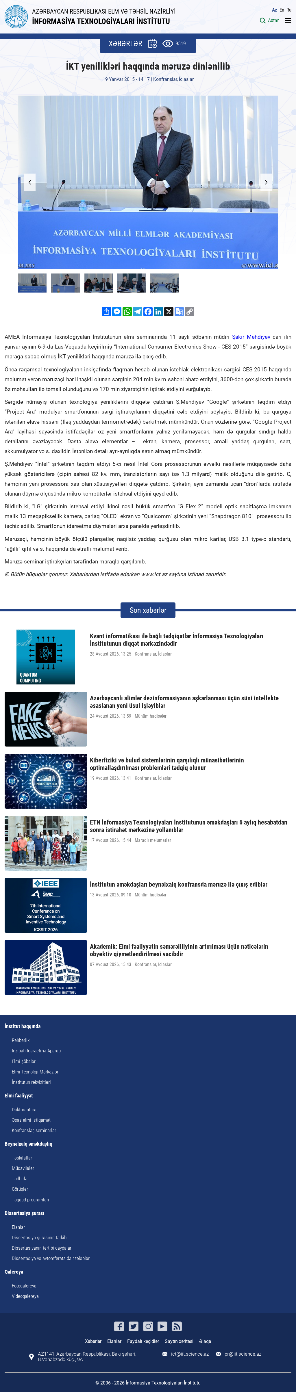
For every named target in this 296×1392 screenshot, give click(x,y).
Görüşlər (20, 1189)
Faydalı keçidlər (143, 1341)
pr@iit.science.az (243, 1354)
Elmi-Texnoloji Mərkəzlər (35, 1072)
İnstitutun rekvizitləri (31, 1082)
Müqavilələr (23, 1168)
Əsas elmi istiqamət (31, 1120)
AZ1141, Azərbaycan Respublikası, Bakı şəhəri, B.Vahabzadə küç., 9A (87, 1356)
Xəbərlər (93, 1341)
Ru (288, 10)
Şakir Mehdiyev (252, 337)
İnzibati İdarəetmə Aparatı (36, 1051)
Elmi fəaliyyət (19, 1096)
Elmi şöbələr (24, 1061)
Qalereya (14, 1272)
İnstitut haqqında (22, 1026)
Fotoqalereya (24, 1286)
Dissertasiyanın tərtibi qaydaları (42, 1248)
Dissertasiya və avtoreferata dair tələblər (51, 1258)
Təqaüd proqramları (30, 1200)
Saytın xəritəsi (179, 1341)
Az (274, 10)
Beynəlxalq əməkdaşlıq (28, 1144)
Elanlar (18, 1227)
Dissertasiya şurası (24, 1213)
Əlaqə (205, 1341)
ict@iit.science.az (190, 1354)
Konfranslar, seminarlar (34, 1130)
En (282, 10)
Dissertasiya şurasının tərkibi (40, 1237)
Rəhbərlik (20, 1040)
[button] (266, 182)
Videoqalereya (25, 1296)
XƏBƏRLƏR (125, 43)
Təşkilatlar (22, 1158)
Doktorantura (24, 1109)
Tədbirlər (20, 1178)
